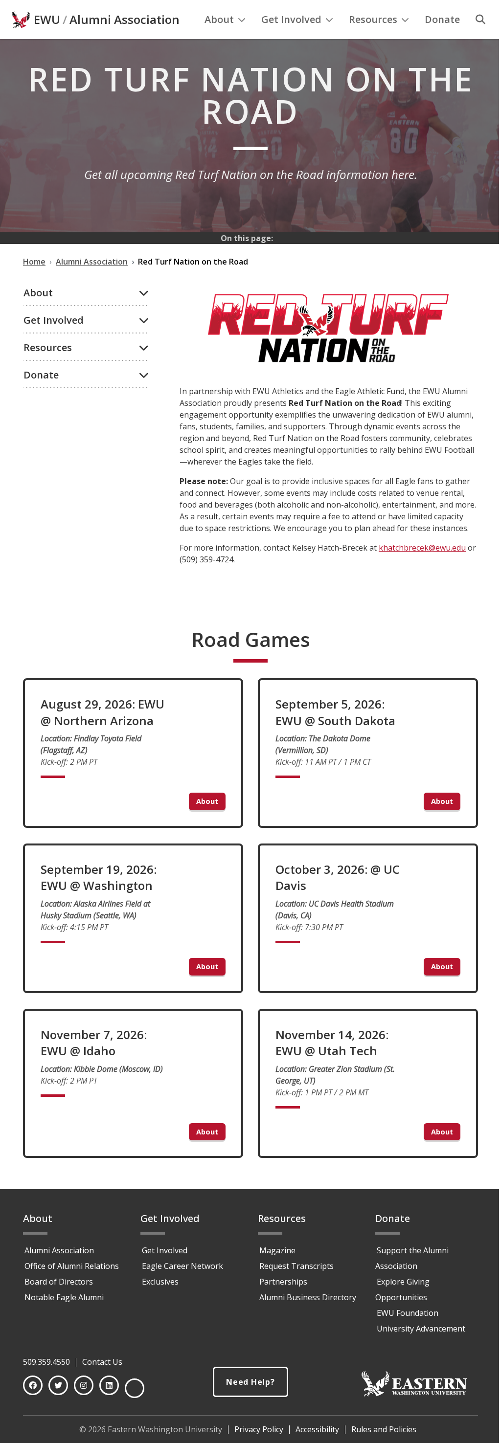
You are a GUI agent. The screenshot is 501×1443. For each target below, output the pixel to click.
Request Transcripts (296, 1266)
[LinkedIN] (109, 1385)
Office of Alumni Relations (71, 1266)
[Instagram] (83, 1385)
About (219, 19)
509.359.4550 (46, 1361)
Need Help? (250, 1381)
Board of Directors (58, 1281)
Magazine (277, 1250)
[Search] (480, 19)
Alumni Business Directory (307, 1297)
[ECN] (134, 1388)
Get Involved (291, 19)
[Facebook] (33, 1385)
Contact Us (102, 1361)
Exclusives (160, 1281)
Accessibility (317, 1429)
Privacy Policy (258, 1429)
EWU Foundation (407, 1313)
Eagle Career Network (182, 1266)
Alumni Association (124, 19)
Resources (373, 19)
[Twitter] (58, 1385)
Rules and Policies (383, 1429)
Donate (442, 19)
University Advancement (421, 1328)
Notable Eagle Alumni (64, 1297)
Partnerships (283, 1281)
